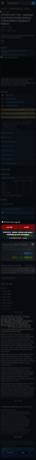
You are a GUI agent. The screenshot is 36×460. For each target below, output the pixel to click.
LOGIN (26, 227)
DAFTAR (9, 227)
